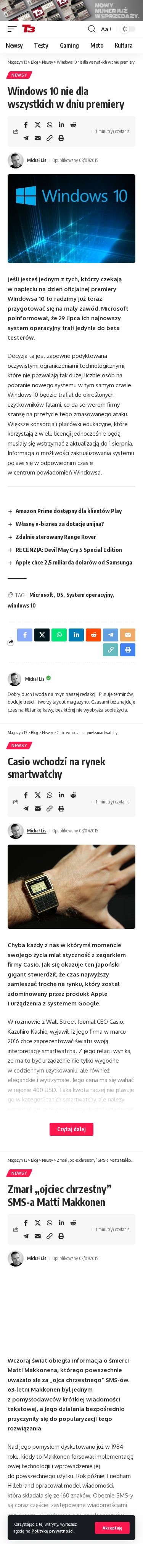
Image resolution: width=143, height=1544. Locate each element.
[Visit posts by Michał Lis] (16, 160)
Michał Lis (37, 160)
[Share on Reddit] (73, 125)
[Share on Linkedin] (61, 125)
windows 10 (22, 605)
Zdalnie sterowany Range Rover (56, 536)
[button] (112, 1528)
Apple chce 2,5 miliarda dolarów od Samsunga (74, 562)
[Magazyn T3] (29, 29)
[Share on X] (37, 125)
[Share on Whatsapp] (49, 125)
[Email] (37, 138)
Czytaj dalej (71, 1129)
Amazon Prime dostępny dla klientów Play (69, 510)
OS (59, 595)
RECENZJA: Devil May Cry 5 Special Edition (69, 549)
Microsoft (41, 595)
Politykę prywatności (53, 1530)
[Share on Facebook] (26, 125)
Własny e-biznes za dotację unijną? (60, 523)
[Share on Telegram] (26, 138)
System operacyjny (89, 595)
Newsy (19, 75)
